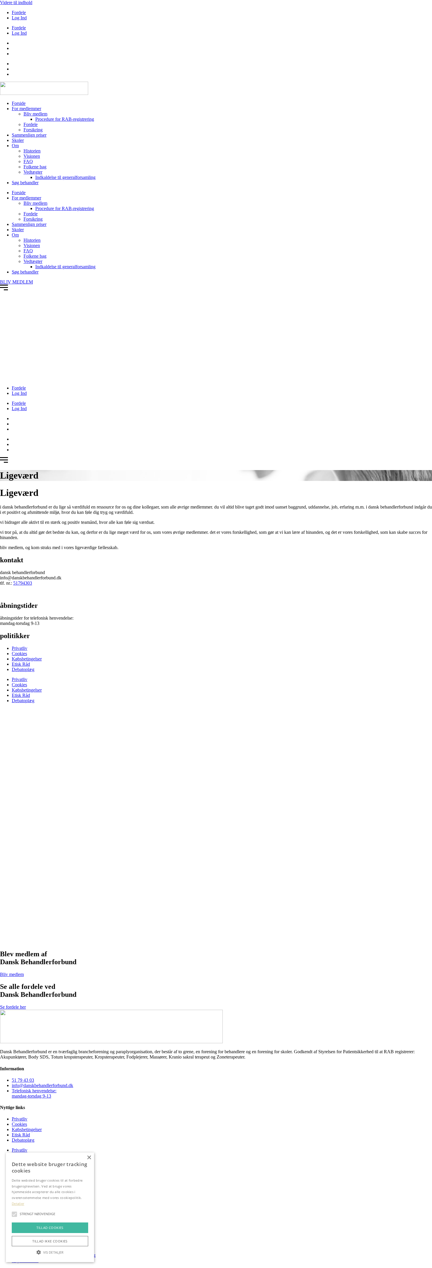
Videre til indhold (16, 2)
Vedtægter (33, 172)
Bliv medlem (35, 113)
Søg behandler (25, 182)
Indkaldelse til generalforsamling (65, 177)
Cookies (19, 653)
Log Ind (19, 17)
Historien (32, 150)
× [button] (89, 1157)
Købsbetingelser (27, 658)
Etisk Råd (21, 664)
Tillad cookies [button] (49, 1227)
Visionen (32, 156)
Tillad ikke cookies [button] (50, 1241)
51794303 (22, 583)
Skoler (18, 140)
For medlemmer (26, 108)
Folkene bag (35, 166)
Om (15, 145)
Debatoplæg (23, 669)
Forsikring (33, 129)
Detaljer (18, 1203)
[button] (50, 1251)
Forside (19, 103)
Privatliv (19, 648)
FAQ (28, 161)
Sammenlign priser (29, 134)
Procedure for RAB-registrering (64, 119)
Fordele (19, 12)
